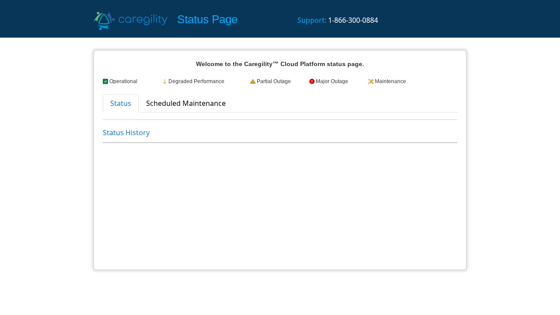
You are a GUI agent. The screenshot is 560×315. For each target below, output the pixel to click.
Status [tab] (120, 103)
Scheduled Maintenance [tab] (186, 103)
